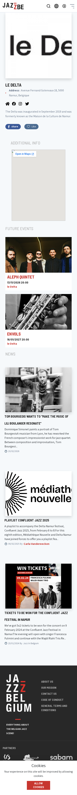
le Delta (12, 287)
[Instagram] (21, 103)
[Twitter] (27, 103)
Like (34, 126)
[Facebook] (14, 103)
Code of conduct (52, 699)
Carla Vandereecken (36, 544)
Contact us (49, 693)
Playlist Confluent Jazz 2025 (26, 520)
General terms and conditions (54, 708)
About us (47, 681)
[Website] (7, 103)
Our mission (48, 687)
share (14, 126)
